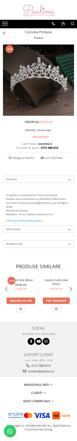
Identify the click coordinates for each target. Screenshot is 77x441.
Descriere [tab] (11, 179)
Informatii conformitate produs (24, 220)
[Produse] (5, 25)
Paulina (38, 38)
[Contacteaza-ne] (53, 24)
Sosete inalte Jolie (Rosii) (56, 282)
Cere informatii (53, 158)
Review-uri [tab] (14, 244)
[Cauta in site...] (72, 24)
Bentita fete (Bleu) (21, 280)
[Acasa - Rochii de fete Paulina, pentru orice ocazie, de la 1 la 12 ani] (38, 10)
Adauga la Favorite (22, 158)
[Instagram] (46, 341)
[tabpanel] (38, 80)
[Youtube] (38, 341)
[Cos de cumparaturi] (63, 24)
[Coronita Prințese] (38, 80)
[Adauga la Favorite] (20, 309)
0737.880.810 (41, 366)
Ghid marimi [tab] (13, 229)
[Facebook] (31, 341)
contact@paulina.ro (40, 371)
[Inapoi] (3, 33)
